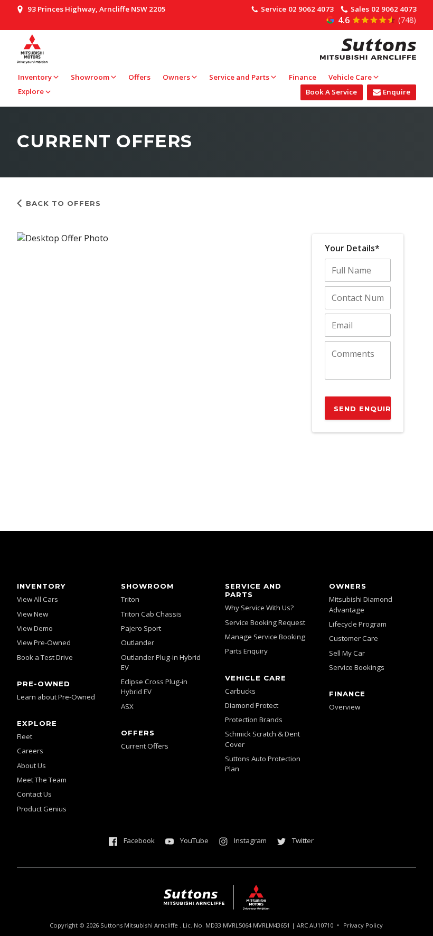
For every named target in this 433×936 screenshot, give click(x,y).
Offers (139, 77)
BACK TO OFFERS (63, 203)
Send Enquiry (362, 408)
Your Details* (352, 248)
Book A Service (331, 92)
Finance (302, 77)
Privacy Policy (363, 925)
